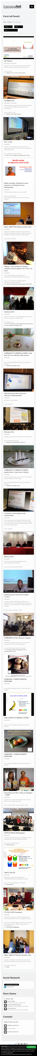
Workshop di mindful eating (13, 365)
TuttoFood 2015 (9, 312)
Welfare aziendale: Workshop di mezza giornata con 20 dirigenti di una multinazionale (16, 185)
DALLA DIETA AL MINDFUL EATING (16, 718)
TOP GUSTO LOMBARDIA (13, 927)
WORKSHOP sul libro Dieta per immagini (17, 638)
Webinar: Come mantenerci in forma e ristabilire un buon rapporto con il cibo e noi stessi (18, 268)
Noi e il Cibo (8, 142)
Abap (8, 967)
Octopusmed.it (10, 884)
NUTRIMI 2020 (9, 101)
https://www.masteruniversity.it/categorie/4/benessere (19, 284)
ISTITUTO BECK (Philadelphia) (14, 833)
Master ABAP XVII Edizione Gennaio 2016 (17, 227)
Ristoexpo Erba (9, 432)
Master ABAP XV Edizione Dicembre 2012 (17, 955)
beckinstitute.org (11, 844)
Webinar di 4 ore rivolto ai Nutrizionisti (16, 72)
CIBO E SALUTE (9, 872)
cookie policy (10, 1052)
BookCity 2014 (9, 556)
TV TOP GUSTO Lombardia (13, 912)
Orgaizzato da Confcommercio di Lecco (16, 442)
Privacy (9, 1044)
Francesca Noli (10, 986)
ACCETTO (31, 1047)
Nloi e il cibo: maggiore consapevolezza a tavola (18, 155)
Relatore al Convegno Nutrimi (14, 114)
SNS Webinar (8, 61)
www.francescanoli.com (12, 1031)
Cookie (13, 1044)
